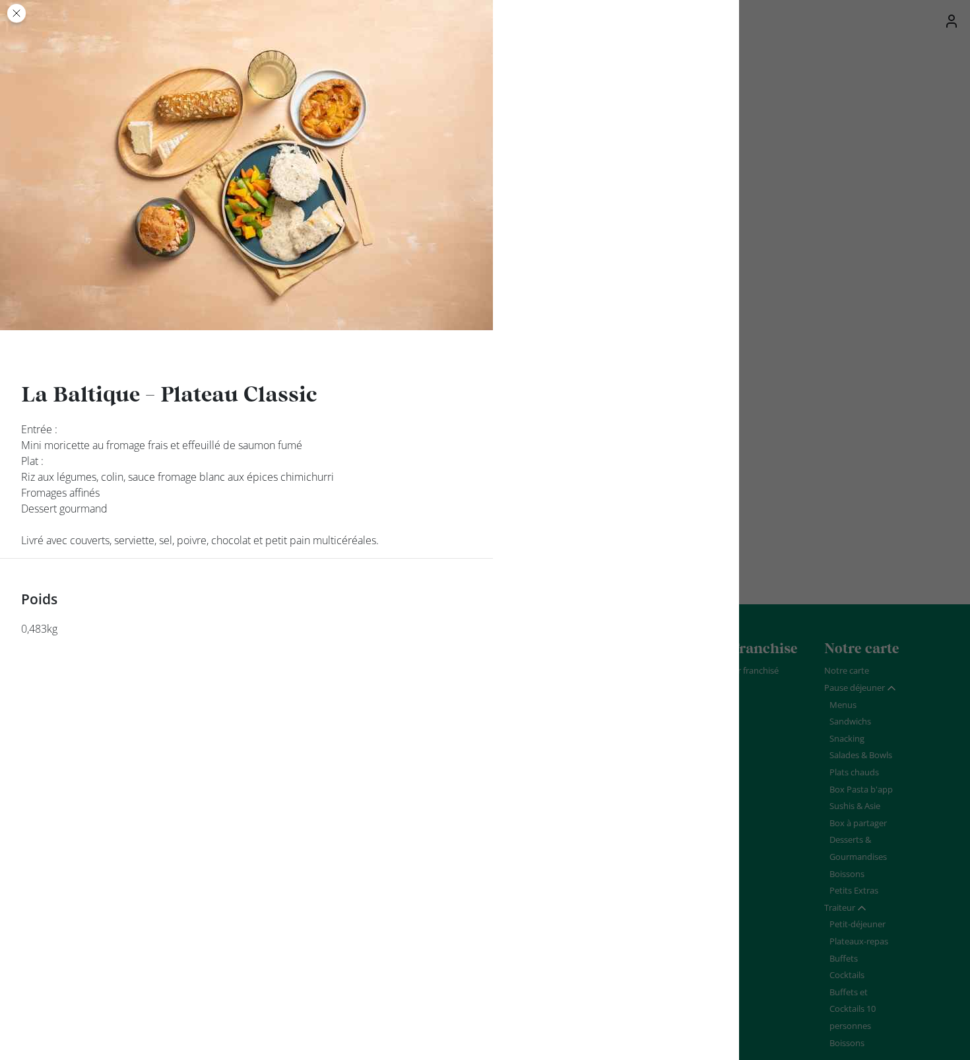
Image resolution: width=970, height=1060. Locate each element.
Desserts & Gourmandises (858, 848)
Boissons (846, 874)
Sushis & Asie (854, 806)
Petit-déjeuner (857, 924)
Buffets (843, 958)
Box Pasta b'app (861, 789)
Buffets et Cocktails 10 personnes (852, 1009)
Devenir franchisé (745, 670)
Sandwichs (850, 721)
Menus (843, 705)
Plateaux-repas (858, 941)
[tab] (860, 688)
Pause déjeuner (854, 687)
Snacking (846, 738)
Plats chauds (854, 772)
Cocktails (846, 975)
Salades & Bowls (860, 755)
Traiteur (839, 907)
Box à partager (858, 823)
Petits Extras (853, 890)
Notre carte (846, 670)
